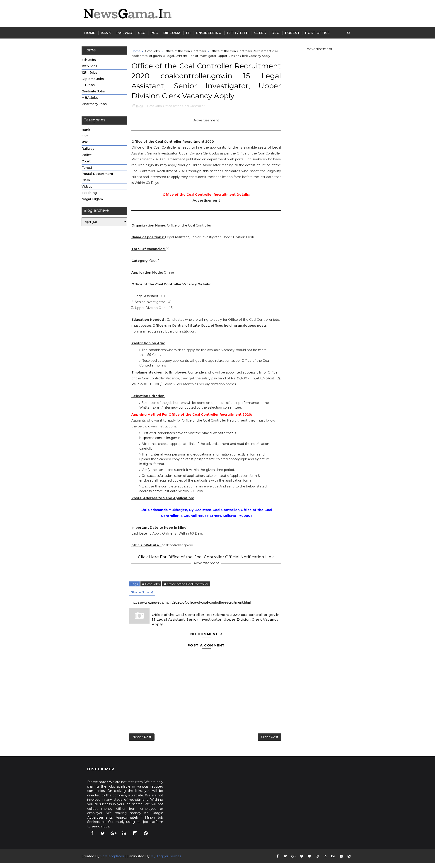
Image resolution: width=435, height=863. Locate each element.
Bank (106, 33)
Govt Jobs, (154, 106)
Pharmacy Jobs (94, 104)
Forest (292, 33)
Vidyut (87, 186)
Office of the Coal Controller (185, 51)
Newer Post (141, 737)
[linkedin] (124, 833)
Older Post (269, 737)
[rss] (325, 856)
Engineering (208, 33)
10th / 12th (238, 33)
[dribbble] (317, 856)
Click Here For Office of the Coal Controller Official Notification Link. (206, 556)
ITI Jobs (88, 85)
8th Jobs (89, 60)
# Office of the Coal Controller (186, 584)
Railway (124, 33)
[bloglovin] (309, 856)
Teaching (89, 193)
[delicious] (349, 856)
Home (89, 33)
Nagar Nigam (92, 199)
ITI (188, 33)
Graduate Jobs (93, 91)
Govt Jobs (152, 51)
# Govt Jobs (151, 584)
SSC (141, 33)
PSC (154, 33)
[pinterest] (146, 833)
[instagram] (135, 833)
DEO (276, 33)
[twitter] (103, 833)
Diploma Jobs (93, 79)
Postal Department (97, 174)
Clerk (260, 33)
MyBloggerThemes (165, 856)
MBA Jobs (90, 98)
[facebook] (92, 833)
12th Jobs (89, 72)
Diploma (172, 33)
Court (86, 161)
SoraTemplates (112, 856)
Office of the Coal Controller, (184, 106)
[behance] (333, 856)
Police (87, 155)
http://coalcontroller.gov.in (159, 438)
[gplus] (113, 833)
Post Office (317, 33)
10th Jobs (89, 66)
